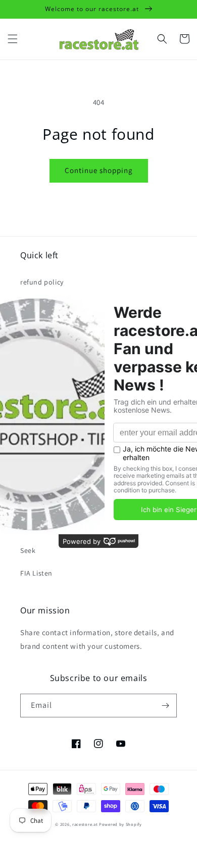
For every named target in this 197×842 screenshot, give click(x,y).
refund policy (42, 282)
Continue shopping (99, 170)
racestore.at (84, 824)
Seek (27, 550)
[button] (13, 39)
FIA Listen (36, 573)
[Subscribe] (165, 705)
